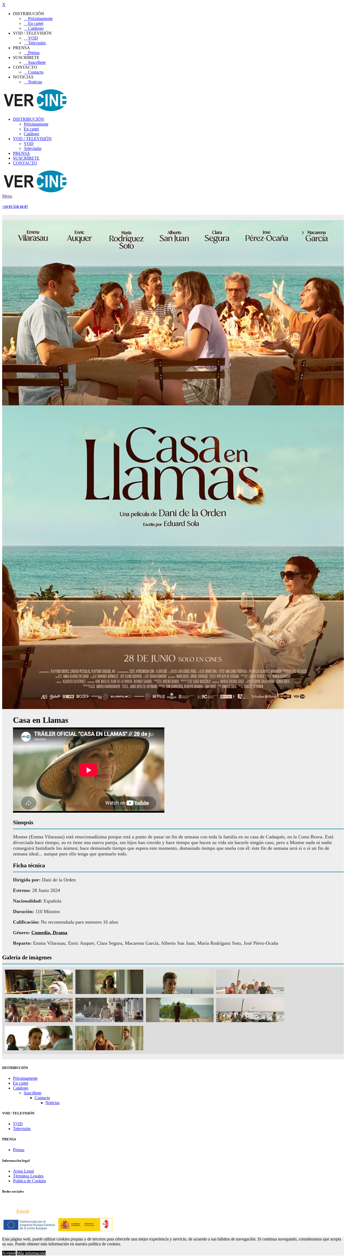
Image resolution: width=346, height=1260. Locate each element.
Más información (31, 1253)
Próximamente (38, 18)
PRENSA (21, 153)
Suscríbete (35, 62)
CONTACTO (25, 163)
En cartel (33, 23)
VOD (31, 38)
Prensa (31, 52)
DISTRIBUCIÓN (28, 119)
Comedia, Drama (49, 932)
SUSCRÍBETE (26, 158)
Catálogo (34, 28)
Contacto (34, 72)
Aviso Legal (23, 1171)
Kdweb (22, 1211)
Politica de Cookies (29, 1181)
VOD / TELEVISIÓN (32, 138)
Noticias (33, 82)
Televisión (35, 43)
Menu (7, 196)
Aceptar (9, 1253)
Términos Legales (28, 1176)
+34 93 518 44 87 (15, 207)
